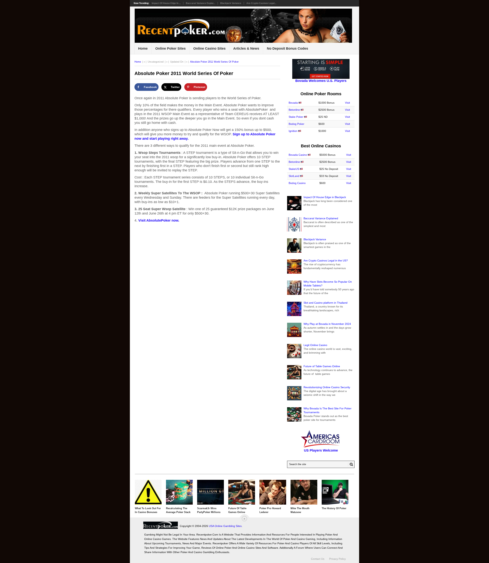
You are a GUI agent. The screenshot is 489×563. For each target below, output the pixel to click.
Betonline (294, 109)
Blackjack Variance (230, 3)
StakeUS (294, 168)
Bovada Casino (298, 154)
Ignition (293, 130)
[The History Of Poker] (335, 492)
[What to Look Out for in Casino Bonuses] (148, 492)
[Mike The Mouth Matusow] (304, 492)
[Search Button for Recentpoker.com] (350, 464)
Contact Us (317, 558)
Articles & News (246, 48)
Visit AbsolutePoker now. (158, 220)
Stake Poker (296, 116)
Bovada (293, 102)
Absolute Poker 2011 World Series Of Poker (214, 61)
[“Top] (244, 518)
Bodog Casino (297, 183)
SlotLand (294, 175)
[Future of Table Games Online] (241, 492)
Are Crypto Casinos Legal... (261, 3)
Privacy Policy (337, 558)
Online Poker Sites (170, 48)
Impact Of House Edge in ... (166, 3)
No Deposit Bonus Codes (287, 48)
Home (143, 48)
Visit (347, 102)
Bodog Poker (296, 123)
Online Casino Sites (209, 48)
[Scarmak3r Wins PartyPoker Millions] (210, 492)
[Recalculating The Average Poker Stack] (179, 492)
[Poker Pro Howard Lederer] (272, 492)
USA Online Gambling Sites (225, 526)
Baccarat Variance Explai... (200, 3)
